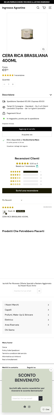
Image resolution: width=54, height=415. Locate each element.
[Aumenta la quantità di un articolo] (13, 84)
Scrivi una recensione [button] (27, 190)
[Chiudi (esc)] (51, 370)
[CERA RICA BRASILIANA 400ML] (19, 254)
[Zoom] (43, 49)
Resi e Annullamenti (9, 359)
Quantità (6, 80)
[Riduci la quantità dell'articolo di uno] (4, 84)
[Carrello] (44, 7)
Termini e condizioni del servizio (14, 353)
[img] (8, 207)
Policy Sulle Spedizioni (10, 350)
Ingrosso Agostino (13, 7)
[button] (8, 75)
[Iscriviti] (40, 398)
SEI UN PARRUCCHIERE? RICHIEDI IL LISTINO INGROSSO (27, 2)
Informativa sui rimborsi (11, 356)
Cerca (4, 347)
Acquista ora (27, 134)
